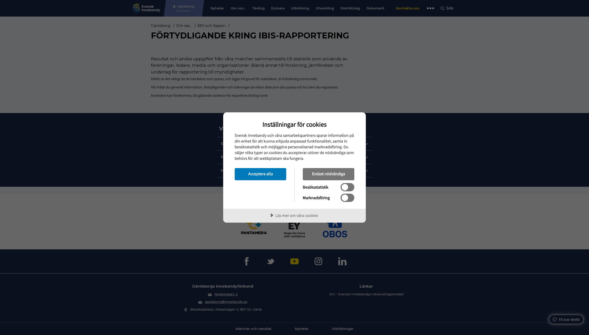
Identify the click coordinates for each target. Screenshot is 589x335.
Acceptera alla (260, 173)
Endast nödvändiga (328, 173)
